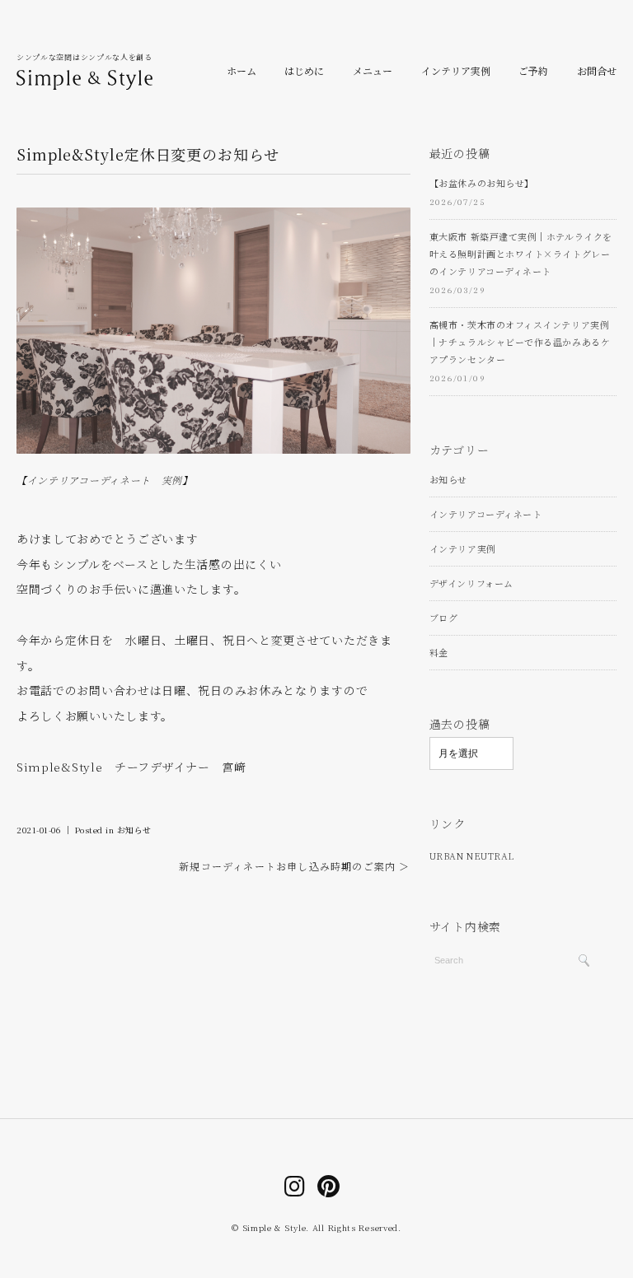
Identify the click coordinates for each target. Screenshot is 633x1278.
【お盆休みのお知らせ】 (481, 182)
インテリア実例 (455, 70)
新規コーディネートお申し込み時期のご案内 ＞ (294, 866)
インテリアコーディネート (485, 513)
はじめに (304, 70)
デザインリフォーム (471, 583)
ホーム (241, 70)
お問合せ (597, 70)
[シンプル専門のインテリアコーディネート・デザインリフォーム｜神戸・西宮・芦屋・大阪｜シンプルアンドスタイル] (84, 75)
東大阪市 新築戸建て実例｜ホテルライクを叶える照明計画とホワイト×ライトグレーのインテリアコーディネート (520, 254)
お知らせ (134, 829)
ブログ (443, 617)
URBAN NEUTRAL (471, 855)
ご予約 (533, 70)
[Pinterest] (328, 1184)
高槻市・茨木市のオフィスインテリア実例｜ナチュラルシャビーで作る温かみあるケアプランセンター (519, 342)
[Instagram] (295, 1184)
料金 (438, 652)
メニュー (372, 70)
